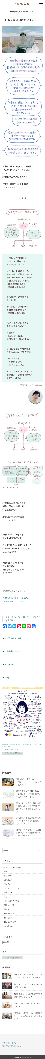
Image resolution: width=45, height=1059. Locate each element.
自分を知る (8, 918)
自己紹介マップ (28, 11)
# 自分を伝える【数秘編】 (13, 753)
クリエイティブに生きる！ (12, 867)
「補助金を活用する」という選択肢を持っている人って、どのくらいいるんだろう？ (28, 1016)
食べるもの (8, 926)
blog (7, 678)
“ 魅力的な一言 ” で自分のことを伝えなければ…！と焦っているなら (29, 782)
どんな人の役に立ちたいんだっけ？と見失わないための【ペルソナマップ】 (28, 821)
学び (6, 897)
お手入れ (7, 876)
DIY (5, 871)
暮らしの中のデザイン (12, 901)
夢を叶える (8, 892)
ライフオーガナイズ (11, 888)
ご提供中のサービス (13, 651)
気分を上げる (9, 905)
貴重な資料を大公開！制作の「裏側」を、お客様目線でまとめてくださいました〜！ (28, 794)
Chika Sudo (18, 1057)
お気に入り (8, 880)
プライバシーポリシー (10, 1043)
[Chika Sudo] (22, 3)
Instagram (9, 664)
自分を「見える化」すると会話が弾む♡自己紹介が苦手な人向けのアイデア (28, 832)
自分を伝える (15, 11)
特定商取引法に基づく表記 (11, 1046)
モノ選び (7, 884)
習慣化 (6, 909)
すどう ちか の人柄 (13, 638)
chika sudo (14, 749)
